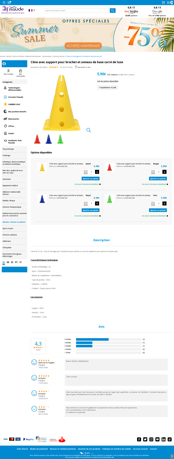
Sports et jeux (15, 228)
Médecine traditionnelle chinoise (15, 193)
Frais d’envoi (22, 449)
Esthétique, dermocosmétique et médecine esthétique (15, 163)
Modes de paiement (39, 449)
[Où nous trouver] (4, 2)
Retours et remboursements (63, 449)
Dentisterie (15, 179)
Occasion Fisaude (15, 97)
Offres (15, 126)
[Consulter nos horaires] (10, 2)
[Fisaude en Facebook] (139, 439)
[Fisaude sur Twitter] (145, 439)
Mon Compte (8, 74)
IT (20, 262)
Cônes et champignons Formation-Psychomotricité (84, 56)
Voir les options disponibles (107, 81)
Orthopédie (15, 247)
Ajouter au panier (90, 179)
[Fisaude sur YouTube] (157, 439)
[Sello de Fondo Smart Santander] (58, 439)
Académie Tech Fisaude (15, 141)
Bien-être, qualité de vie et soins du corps (15, 171)
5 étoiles (68, 339)
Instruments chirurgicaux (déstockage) (15, 255)
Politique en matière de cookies (116, 449)
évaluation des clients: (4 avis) (52, 67)
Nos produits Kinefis (15, 111)
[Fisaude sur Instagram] (151, 439)
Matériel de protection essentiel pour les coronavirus (15, 214)
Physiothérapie (15, 149)
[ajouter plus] (97, 172)
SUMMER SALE (15, 104)
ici (113, 457)
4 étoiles (68, 343)
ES (12, 262)
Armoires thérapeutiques (15, 207)
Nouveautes (15, 118)
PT (16, 262)
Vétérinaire (15, 241)
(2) (144, 339)
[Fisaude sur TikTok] (170, 439)
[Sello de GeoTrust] (42, 439)
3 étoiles (68, 346)
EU (4, 264)
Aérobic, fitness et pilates (15, 222)
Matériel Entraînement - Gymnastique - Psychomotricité (44, 56)
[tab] (9, 73)
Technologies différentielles (15, 88)
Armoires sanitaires (15, 235)
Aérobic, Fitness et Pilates (15, 56)
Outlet (15, 133)
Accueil (2, 56)
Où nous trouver (140, 449)
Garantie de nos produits (89, 449)
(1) (144, 343)
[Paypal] (28, 439)
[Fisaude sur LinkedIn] (164, 439)
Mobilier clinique (15, 201)
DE (8, 262)
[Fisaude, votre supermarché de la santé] (13, 10)
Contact (153, 449)
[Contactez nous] (164, 2)
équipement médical (15, 185)
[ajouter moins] (86, 172)
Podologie (15, 155)
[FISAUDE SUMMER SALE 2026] (87, 35)
